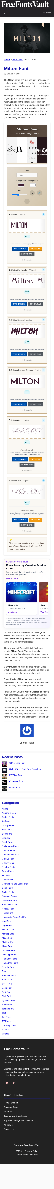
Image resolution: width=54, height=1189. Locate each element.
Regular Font (8, 967)
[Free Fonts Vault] (25, 4)
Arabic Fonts (8, 817)
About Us (8, 1125)
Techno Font (8, 1009)
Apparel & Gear (9, 813)
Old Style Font (8, 950)
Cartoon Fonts (8, 850)
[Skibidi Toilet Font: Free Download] (4, 771)
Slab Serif (6, 996)
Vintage (5, 1034)
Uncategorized (9, 1025)
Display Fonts (8, 867)
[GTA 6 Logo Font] (4, 765)
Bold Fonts (7, 830)
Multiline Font (8, 942)
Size (19, 190)
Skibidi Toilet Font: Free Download (25, 769)
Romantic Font (9, 975)
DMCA (18, 1151)
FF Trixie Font (15, 775)
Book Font (7, 834)
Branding (6, 838)
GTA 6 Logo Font (17, 763)
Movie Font (7, 938)
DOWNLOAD (27, 254)
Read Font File (11, 1103)
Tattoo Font (7, 1005)
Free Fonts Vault (32, 1145)
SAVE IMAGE (20, 249)
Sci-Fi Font (7, 984)
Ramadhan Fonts (10, 963)
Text (4, 1013)
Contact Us (9, 1129)
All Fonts (8, 1112)
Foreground (21, 180)
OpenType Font (9, 955)
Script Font (7, 988)
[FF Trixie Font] (4, 777)
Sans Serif (17, 59)
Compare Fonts (11, 1107)
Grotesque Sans (9, 900)
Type (27, 170)
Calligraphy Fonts (10, 846)
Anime (5, 809)
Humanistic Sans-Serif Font (15, 917)
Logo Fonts (7, 925)
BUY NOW (35, 249)
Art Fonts (6, 821)
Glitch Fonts (7, 888)
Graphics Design (10, 896)
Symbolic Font (8, 1000)
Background (33, 180)
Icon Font (6, 921)
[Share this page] (39, 193)
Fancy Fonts (8, 871)
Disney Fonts (8, 863)
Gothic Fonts (8, 892)
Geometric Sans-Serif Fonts (15, 884)
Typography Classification (16, 1116)
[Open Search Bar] (3, 12)
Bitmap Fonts (8, 825)
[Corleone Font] (4, 783)
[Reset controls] (32, 193)
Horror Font (7, 913)
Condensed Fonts (10, 855)
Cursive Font (8, 859)
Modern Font (8, 930)
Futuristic (6, 875)
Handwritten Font (10, 905)
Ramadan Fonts (9, 959)
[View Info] (43, 214)
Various (5, 1029)
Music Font (7, 946)
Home (7, 59)
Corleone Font (16, 781)
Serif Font (6, 992)
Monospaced (8, 934)
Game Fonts (7, 880)
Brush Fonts (7, 842)
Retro (4, 971)
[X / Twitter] (14, 1083)
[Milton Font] (4, 789)
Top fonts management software (18, 1120)
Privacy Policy (32, 1151)
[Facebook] (7, 1083)
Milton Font (14, 787)
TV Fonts (6, 1021)
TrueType (6, 1017)
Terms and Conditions (27, 1154)
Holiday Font (8, 909)
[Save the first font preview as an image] (27, 201)
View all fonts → (13, 578)
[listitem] (21, 598)
